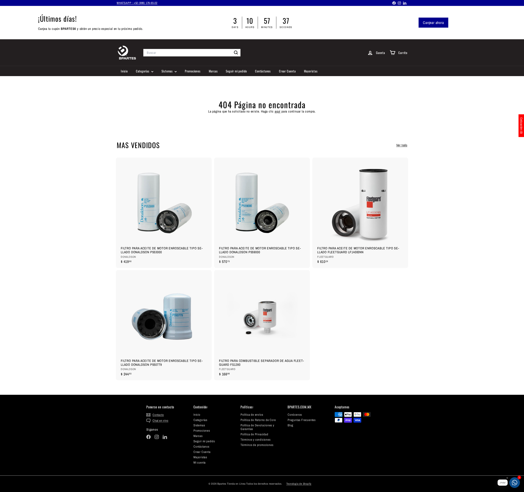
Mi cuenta (199, 462)
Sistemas (167, 71)
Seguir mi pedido (236, 71)
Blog (290, 425)
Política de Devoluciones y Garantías (257, 427)
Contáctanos (263, 71)
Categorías (143, 71)
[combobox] (192, 52)
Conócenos (295, 414)
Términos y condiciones (256, 439)
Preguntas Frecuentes (302, 420)
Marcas (213, 71)
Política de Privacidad (254, 434)
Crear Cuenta (287, 71)
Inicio (124, 71)
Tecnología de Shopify (299, 483)
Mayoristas (311, 71)
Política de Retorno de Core (258, 420)
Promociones (193, 71)
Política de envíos (252, 414)
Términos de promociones (257, 445)
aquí (277, 111)
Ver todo (401, 145)
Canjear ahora (433, 22)
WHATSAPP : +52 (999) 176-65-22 (137, 3)
